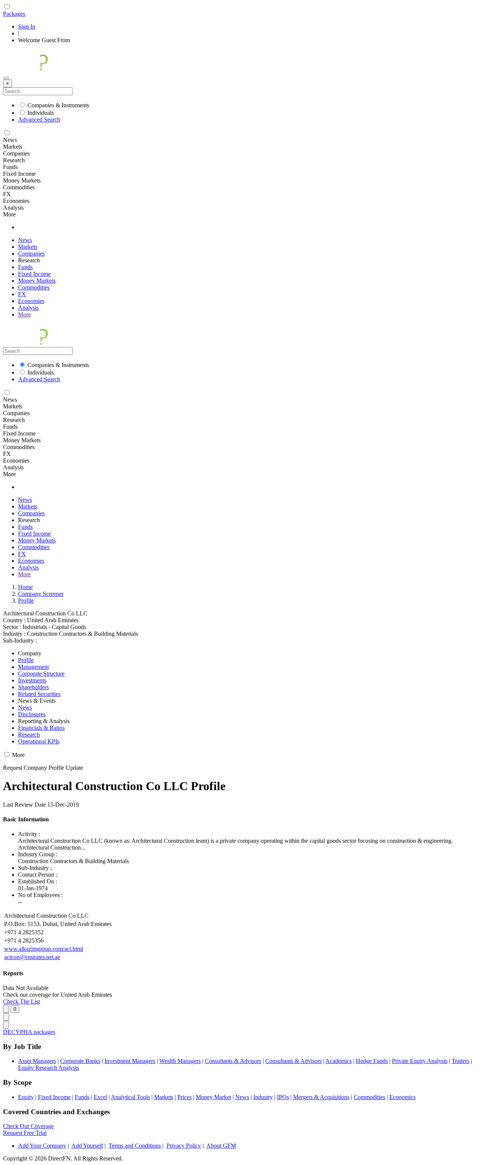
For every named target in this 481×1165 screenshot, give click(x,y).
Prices (184, 1097)
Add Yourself (87, 1145)
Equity (26, 1097)
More (24, 314)
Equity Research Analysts (48, 1067)
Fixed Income (34, 274)
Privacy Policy (183, 1145)
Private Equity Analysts (420, 1061)
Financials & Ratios (41, 728)
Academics (338, 1061)
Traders (460, 1061)
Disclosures (31, 714)
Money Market (213, 1097)
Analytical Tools (130, 1097)
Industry (263, 1097)
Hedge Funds (372, 1061)
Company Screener (41, 594)
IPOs (283, 1097)
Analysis (28, 308)
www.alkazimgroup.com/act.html (43, 949)
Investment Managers (129, 1061)
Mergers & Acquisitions (321, 1097)
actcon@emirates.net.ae (32, 957)
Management (33, 667)
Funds (25, 267)
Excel (100, 1097)
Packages (14, 14)
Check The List (21, 1001)
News (25, 240)
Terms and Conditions (135, 1145)
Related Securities (39, 694)
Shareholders (33, 687)
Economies (31, 301)
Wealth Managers (180, 1061)
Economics (402, 1097)
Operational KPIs (38, 741)
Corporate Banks (80, 1061)
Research (29, 734)
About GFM (221, 1145)
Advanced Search (39, 119)
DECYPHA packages (29, 1032)
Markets (27, 247)
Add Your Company (42, 1145)
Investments (32, 680)
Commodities (34, 287)
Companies (31, 253)
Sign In (26, 26)
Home (25, 587)
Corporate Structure (41, 673)
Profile (26, 600)
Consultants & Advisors (233, 1061)
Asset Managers (37, 1061)
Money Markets (37, 280)
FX (22, 294)
